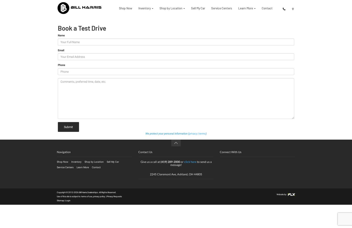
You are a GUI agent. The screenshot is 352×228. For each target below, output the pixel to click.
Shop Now (125, 8)
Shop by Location (171, 8)
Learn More (246, 8)
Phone (61, 65)
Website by (282, 194)
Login (67, 200)
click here (190, 161)
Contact (267, 8)
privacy (193, 133)
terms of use (86, 196)
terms (202, 133)
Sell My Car (198, 8)
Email (61, 50)
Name (61, 35)
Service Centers (221, 8)
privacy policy (99, 196)
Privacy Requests (114, 196)
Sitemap (60, 200)
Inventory (144, 8)
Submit (68, 127)
